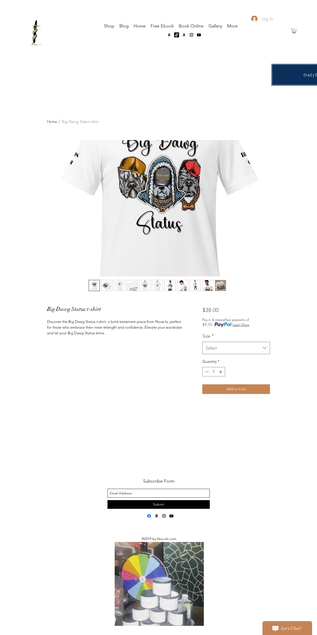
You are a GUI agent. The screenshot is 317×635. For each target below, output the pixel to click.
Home (52, 121)
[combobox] (236, 348)
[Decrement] (206, 371)
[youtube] (198, 34)
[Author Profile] (149, 515)
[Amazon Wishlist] (169, 34)
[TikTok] (176, 34)
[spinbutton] (214, 371)
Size (208, 336)
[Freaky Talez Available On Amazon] (156, 515)
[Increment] (221, 371)
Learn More (241, 324)
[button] (294, 30)
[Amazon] (184, 34)
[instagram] (191, 34)
